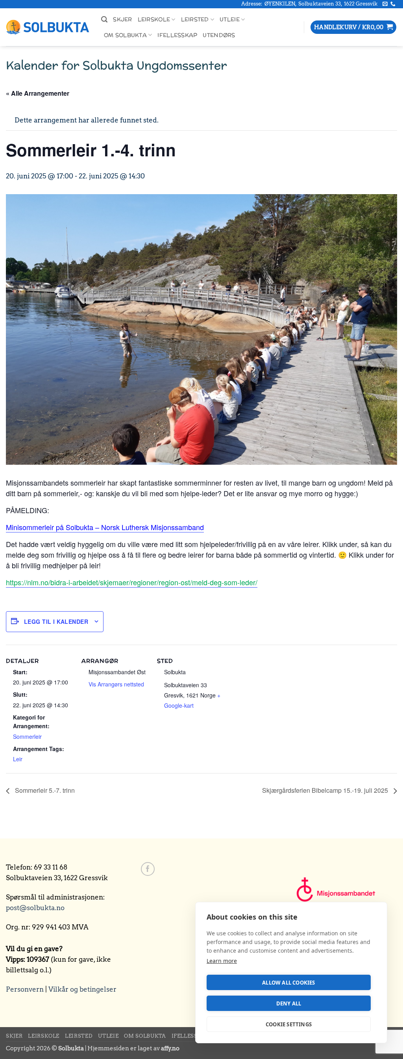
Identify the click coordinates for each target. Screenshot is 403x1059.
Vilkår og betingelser (82, 989)
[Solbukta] (47, 27)
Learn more (222, 960)
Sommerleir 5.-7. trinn (44, 790)
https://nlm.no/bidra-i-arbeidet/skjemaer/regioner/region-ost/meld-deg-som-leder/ (131, 582)
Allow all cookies (288, 982)
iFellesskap (177, 35)
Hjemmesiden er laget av (133, 1048)
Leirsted (195, 19)
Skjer (122, 19)
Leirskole (154, 19)
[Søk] (104, 20)
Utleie (230, 19)
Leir (17, 759)
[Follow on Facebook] (148, 869)
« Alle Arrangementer (37, 93)
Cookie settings (289, 1024)
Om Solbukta (125, 35)
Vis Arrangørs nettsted (116, 684)
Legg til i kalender (56, 621)
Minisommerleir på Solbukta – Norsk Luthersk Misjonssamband (105, 527)
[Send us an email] (385, 4)
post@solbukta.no (35, 908)
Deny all (288, 1003)
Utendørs (219, 35)
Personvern (25, 989)
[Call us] (393, 4)
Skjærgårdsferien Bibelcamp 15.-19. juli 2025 (326, 790)
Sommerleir (27, 736)
